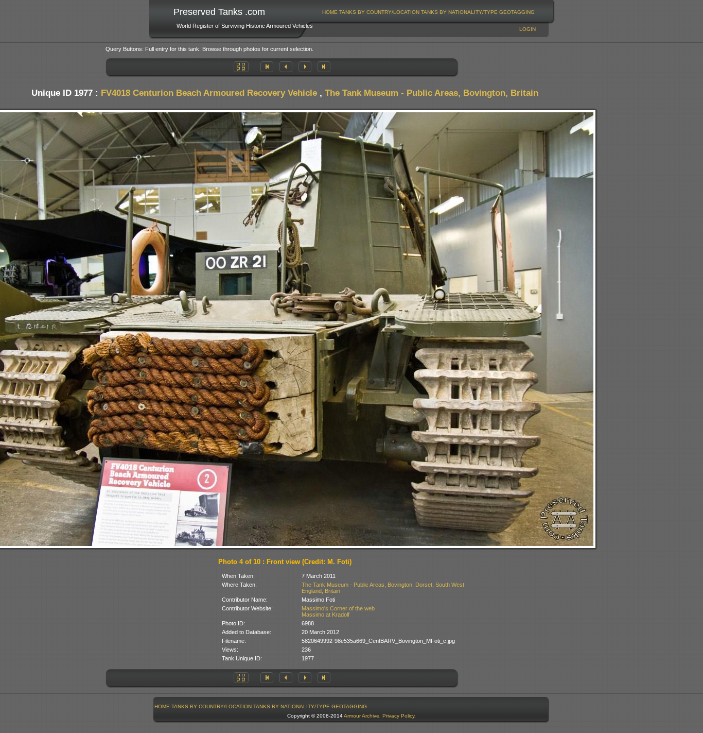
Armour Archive (361, 716)
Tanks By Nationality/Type (459, 12)
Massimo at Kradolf (325, 614)
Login (527, 29)
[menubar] (429, 12)
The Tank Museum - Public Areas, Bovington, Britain (431, 93)
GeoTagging (517, 12)
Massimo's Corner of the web (338, 608)
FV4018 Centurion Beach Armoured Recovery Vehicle (209, 93)
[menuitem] (330, 12)
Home (330, 12)
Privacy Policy (398, 716)
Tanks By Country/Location (379, 12)
